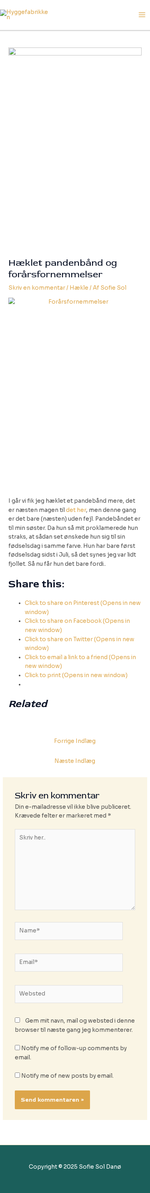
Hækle (79, 287)
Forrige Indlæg (75, 741)
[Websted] (69, 995)
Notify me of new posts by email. (67, 1076)
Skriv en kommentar (36, 287)
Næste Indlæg (74, 761)
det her (76, 510)
